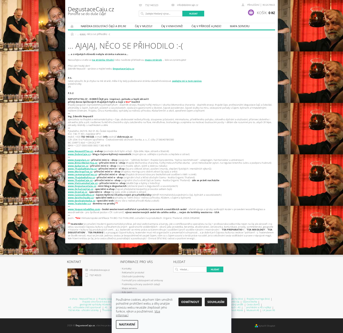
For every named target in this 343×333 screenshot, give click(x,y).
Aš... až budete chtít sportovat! (84, 307)
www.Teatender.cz (79, 203)
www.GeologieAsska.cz (81, 200)
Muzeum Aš (253, 310)
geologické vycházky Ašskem (95, 304)
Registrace (269, 4)
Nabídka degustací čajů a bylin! (103, 26)
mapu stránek (153, 59)
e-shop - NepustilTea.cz (82, 299)
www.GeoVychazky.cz (81, 197)
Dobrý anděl (236, 304)
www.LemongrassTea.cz (82, 174)
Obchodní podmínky (133, 276)
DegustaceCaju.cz (91, 10)
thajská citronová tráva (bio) (97, 301)
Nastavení (127, 324)
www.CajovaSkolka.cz (81, 194)
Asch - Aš (235, 307)
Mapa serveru (240, 26)
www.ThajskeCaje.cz (80, 180)
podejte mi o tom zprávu (187, 81)
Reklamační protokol (133, 272)
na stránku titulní (103, 59)
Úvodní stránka (72, 26)
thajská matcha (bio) (232, 299)
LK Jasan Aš (269, 310)
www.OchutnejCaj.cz (80, 189)
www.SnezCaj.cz (77, 191)
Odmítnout (190, 302)
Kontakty (126, 268)
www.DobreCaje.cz (79, 154)
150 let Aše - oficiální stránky (83, 310)
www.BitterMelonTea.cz (82, 162)
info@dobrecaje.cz (99, 270)
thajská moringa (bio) (258, 299)
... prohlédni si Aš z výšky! (257, 307)
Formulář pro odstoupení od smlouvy (142, 280)
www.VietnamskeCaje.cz (83, 183)
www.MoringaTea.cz (80, 171)
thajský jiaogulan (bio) (111, 299)
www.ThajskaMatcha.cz (82, 168)
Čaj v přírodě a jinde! (206, 26)
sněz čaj (235, 301)
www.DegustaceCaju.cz (82, 186)
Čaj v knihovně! (172, 26)
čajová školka (250, 301)
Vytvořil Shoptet (267, 325)
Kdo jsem (127, 292)
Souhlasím (215, 302)
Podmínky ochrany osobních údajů (141, 284)
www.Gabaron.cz (78, 165)
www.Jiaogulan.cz (78, 159)
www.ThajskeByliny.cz (81, 177)
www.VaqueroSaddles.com (84, 209)
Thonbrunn (108, 310)
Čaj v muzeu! (144, 26)
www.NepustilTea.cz (80, 151)
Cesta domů (253, 304)
